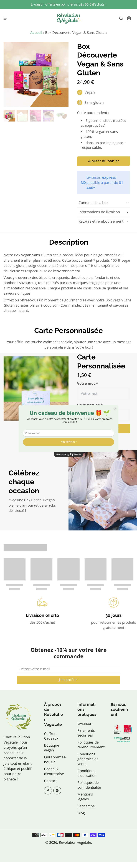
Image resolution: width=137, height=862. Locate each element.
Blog (81, 813)
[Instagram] (57, 790)
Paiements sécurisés (86, 733)
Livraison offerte (33, 615)
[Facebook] (48, 790)
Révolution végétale (75, 842)
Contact (50, 780)
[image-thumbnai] (9, 116)
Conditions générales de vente (87, 759)
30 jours (104, 615)
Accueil (36, 32)
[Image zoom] (36, 74)
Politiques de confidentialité (89, 785)
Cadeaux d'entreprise (54, 771)
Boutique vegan (51, 748)
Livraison (84, 723)
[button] (103, 161)
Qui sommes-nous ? (55, 759)
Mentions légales (85, 796)
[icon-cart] (129, 18)
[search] (121, 18)
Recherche (86, 806)
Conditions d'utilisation (87, 773)
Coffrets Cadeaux (51, 736)
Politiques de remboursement (91, 744)
